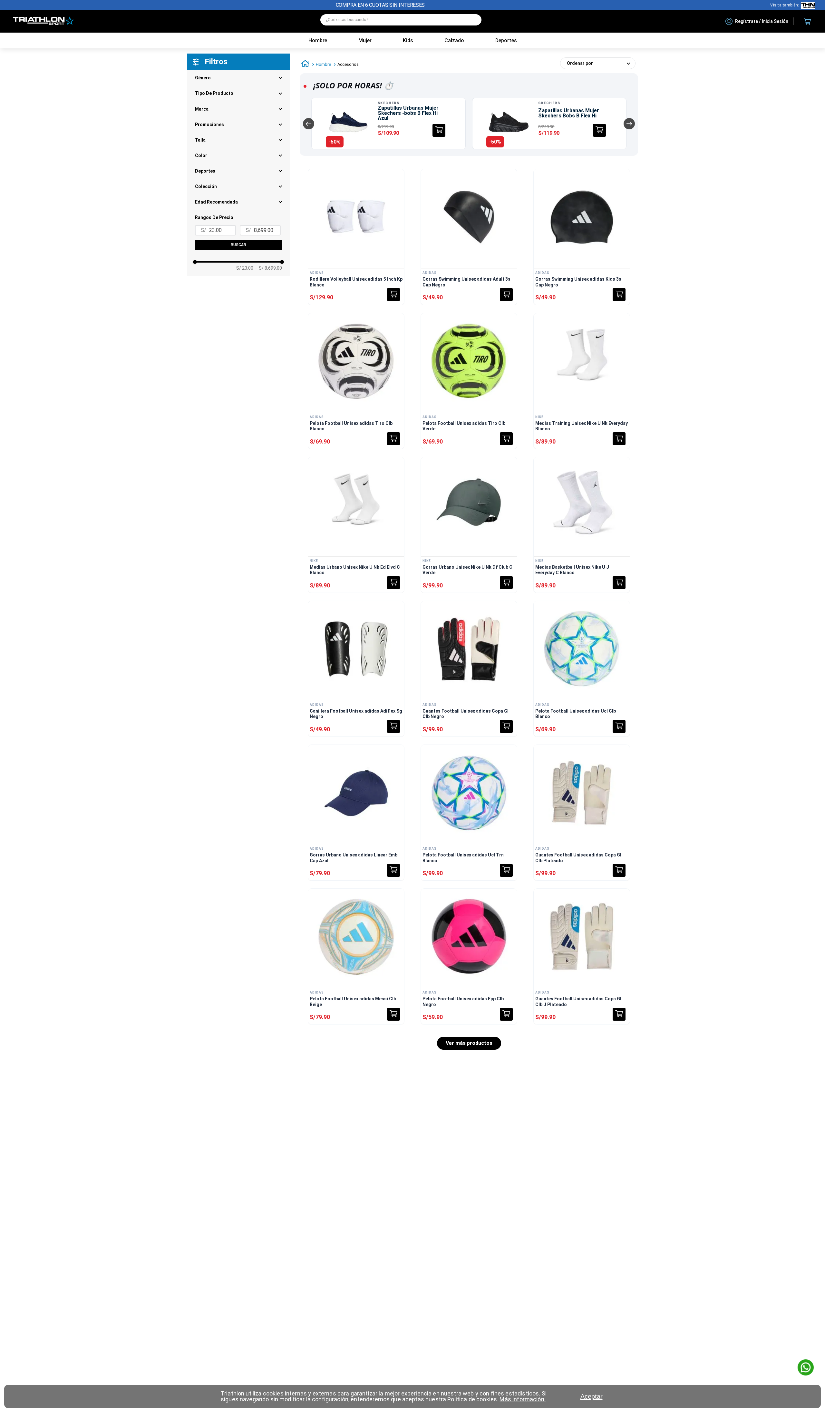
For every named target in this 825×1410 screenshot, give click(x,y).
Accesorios (348, 64)
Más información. (522, 1399)
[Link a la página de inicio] (305, 64)
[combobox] (400, 21)
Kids (408, 40)
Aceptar (591, 1396)
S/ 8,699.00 (268, 268)
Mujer (365, 40)
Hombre (317, 40)
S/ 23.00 (244, 268)
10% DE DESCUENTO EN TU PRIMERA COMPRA (380, 5)
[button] (238, 186)
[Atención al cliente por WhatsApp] (806, 1368)
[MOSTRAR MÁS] (469, 1043)
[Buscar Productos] (473, 20)
